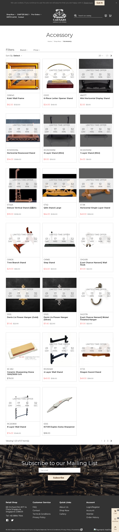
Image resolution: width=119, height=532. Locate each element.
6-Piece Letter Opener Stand (58, 98)
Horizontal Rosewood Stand (21, 153)
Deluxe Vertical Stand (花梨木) (21, 208)
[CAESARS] (59, 16)
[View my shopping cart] (110, 15)
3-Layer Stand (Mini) (54, 153)
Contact (21, 17)
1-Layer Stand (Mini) (90, 153)
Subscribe (58, 478)
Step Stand (49, 263)
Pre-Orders (35, 14)
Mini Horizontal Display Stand (95, 98)
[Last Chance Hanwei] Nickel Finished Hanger (94, 318)
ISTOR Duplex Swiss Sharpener (59, 427)
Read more (88, 3)
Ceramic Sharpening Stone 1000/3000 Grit (20, 373)
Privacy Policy (66, 529)
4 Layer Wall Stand (53, 372)
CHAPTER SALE (22, 14)
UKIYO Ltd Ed (12, 17)
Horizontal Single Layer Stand (95, 208)
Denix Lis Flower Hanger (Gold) (22, 317)
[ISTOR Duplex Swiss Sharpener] (60, 404)
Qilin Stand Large (52, 208)
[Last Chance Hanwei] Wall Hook (93, 264)
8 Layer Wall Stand (16, 427)
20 (100, 56)
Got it (100, 3)
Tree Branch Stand (16, 263)
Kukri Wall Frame (15, 98)
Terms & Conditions (53, 529)
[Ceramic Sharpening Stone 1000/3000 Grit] (23, 350)
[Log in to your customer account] (105, 15)
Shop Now (10, 14)
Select (16, 56)
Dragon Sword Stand (90, 372)
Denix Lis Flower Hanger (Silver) (56, 318)
